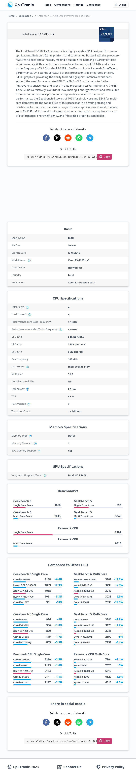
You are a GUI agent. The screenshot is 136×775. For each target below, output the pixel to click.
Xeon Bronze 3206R (85, 579)
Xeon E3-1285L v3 (23, 590)
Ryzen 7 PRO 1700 (23, 596)
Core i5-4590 (20, 619)
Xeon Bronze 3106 (84, 625)
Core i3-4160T (21, 602)
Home (47, 4)
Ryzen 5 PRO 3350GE (24, 585)
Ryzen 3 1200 (81, 682)
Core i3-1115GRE (83, 596)
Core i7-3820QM (83, 636)
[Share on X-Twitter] (57, 137)
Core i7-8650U (21, 676)
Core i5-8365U (82, 642)
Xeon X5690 (80, 665)
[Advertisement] (68, 194)
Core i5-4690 (20, 665)
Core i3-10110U (22, 659)
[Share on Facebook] (46, 137)
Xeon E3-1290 (81, 676)
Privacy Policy (113, 767)
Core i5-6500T (81, 602)
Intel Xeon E (26, 15)
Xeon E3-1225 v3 (83, 585)
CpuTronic (24, 4)
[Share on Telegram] (89, 137)
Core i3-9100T (21, 682)
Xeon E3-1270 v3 (83, 659)
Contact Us (72, 767)
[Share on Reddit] (68, 137)
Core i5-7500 (81, 619)
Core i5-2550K (21, 636)
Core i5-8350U (21, 625)
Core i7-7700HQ (22, 642)
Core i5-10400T (21, 579)
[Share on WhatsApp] (78, 137)
